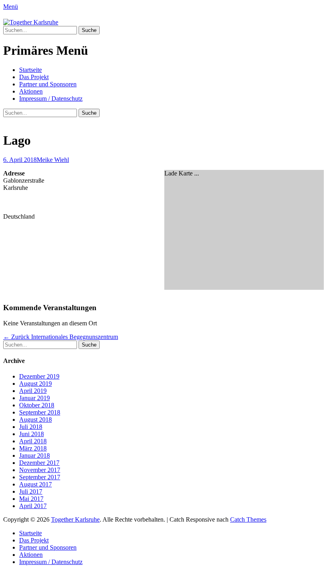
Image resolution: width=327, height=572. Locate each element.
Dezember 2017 (39, 462)
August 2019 (35, 383)
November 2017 (39, 469)
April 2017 (33, 505)
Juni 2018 (31, 433)
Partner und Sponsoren (48, 84)
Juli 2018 (30, 426)
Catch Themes (248, 519)
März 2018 (33, 448)
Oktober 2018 (36, 405)
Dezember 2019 (39, 376)
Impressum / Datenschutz (51, 98)
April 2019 (33, 390)
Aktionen (31, 91)
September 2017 (39, 477)
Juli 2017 (30, 491)
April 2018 (33, 441)
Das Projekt (34, 77)
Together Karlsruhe (75, 519)
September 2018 (39, 412)
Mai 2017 (31, 498)
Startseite (30, 69)
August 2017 (35, 484)
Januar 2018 (34, 455)
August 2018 (35, 419)
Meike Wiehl (53, 159)
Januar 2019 (34, 398)
